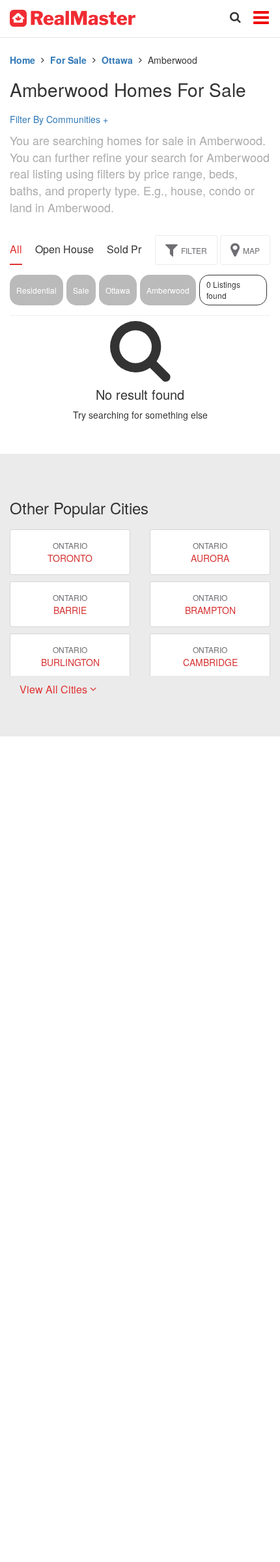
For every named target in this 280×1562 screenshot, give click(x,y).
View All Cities (55, 689)
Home (22, 59)
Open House (64, 249)
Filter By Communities (59, 119)
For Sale (68, 59)
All (16, 249)
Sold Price (131, 249)
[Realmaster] (72, 16)
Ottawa (117, 59)
